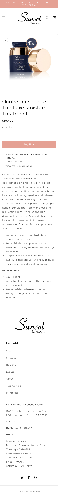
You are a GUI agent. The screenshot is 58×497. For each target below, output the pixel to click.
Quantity (7, 127)
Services (11, 358)
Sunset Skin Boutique (32, 491)
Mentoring (12, 392)
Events (10, 371)
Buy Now (29, 144)
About (9, 378)
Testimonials (13, 385)
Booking (11, 365)
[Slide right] (35, 95)
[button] (3, 17)
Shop (9, 351)
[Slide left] (22, 95)
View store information (18, 166)
